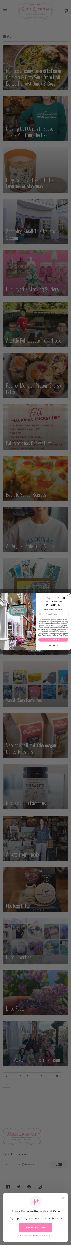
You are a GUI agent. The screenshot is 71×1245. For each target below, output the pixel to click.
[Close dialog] (68, 595)
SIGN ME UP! (53, 639)
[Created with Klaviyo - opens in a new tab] (35, 651)
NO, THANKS (53, 645)
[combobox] (41, 614)
